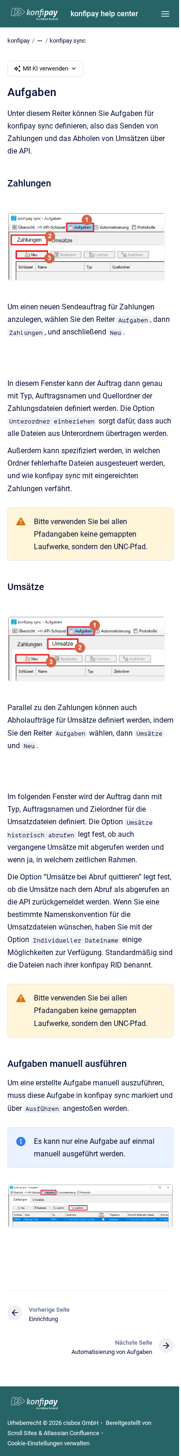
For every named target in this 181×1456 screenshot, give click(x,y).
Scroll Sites (22, 1433)
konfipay (18, 40)
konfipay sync (68, 40)
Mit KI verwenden (45, 68)
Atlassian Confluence (71, 1433)
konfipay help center (104, 13)
